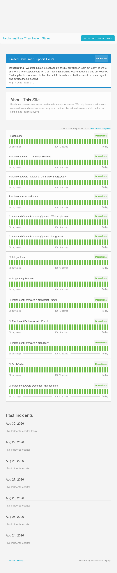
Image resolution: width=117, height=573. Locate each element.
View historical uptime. (100, 128)
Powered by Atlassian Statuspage (95, 560)
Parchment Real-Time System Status (26, 38)
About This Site (25, 99)
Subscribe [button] (101, 58)
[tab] (9, 141)
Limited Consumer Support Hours (31, 59)
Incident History (14, 560)
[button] (98, 38)
